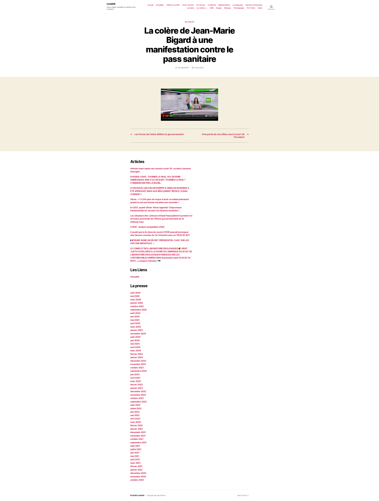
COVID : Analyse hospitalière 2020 (147, 227)
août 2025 (135, 313)
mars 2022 (135, 422)
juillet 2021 (135, 449)
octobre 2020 (137, 480)
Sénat (260, 8)
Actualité (189, 22)
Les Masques (238, 5)
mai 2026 (135, 296)
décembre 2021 (138, 432)
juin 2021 (134, 452)
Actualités (160, 5)
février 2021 (136, 466)
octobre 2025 (137, 306)
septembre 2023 (138, 371)
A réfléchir (212, 5)
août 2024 (135, 337)
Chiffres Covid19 (173, 5)
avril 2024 (135, 347)
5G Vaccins (200, 5)
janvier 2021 (136, 470)
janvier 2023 (136, 388)
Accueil (150, 5)
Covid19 (111, 4)
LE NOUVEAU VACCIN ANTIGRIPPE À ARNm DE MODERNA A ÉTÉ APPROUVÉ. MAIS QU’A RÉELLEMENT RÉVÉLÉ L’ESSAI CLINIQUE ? (159, 191)
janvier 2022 (136, 429)
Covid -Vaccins (188, 5)
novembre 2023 (138, 364)
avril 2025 (135, 323)
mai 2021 (134, 456)
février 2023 (136, 384)
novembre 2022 (138, 395)
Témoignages (238, 8)
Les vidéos (201, 8)
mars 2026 (135, 299)
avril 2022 (135, 418)
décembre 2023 (138, 361)
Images (219, 8)
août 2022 (135, 405)
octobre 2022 (137, 398)
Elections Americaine (254, 5)
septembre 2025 (138, 310)
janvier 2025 (136, 330)
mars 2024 (135, 350)
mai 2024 (135, 344)
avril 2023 (135, 378)
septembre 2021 (138, 442)
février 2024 (136, 354)
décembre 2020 (138, 473)
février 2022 (136, 425)
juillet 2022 (136, 408)
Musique (227, 8)
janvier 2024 (136, 357)
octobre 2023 (137, 367)
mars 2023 (135, 381)
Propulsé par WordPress (156, 495)
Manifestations (224, 5)
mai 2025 (134, 320)
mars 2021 (135, 463)
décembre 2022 (138, 391)
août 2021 (135, 446)
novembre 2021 (138, 436)
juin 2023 (135, 374)
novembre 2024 (138, 333)
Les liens (190, 8)
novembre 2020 (138, 476)
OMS (211, 8)
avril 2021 (135, 459)
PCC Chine (251, 8)
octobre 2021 (136, 439)
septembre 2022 (138, 401)
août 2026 (135, 293)
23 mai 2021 (199, 68)
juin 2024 (135, 340)
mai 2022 (134, 415)
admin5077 (185, 68)
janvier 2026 (136, 303)
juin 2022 (135, 412)
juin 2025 (135, 316)
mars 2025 (135, 327)
